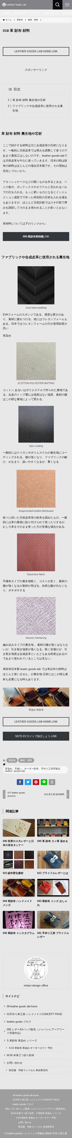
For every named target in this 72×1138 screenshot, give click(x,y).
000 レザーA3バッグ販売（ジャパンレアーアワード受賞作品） (35, 1031)
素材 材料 (26, 760)
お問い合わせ (14, 1062)
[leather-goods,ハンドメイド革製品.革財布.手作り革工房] (14, 5)
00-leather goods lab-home (22, 1006)
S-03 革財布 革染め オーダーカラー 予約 (30, 1048)
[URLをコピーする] (52, 782)
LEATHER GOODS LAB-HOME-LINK (36, 51)
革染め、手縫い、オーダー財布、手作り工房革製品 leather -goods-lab (34, 769)
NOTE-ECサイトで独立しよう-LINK (36, 736)
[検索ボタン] (57, 5)
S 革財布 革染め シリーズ (22, 1040)
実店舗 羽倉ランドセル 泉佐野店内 (28, 1070)
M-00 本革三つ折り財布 (20, 1055)
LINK (36, 236)
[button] (20, 782)
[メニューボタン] (67, 5)
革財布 (12, 760)
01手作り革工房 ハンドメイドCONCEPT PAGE (34, 1014)
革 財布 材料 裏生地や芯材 (29, 100)
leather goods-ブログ (19, 1021)
